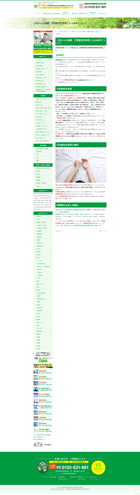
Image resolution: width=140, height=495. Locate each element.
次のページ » (102, 231)
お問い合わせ (102, 13)
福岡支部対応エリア (41, 83)
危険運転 (39, 231)
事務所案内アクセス (93, 13)
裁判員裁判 (39, 151)
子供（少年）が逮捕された (42, 141)
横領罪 (38, 343)
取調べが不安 (39, 105)
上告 (37, 157)
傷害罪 (38, 296)
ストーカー (39, 260)
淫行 (39, 278)
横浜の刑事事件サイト (40, 439)
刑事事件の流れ (83, 13)
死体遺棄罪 (39, 310)
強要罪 (38, 301)
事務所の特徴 (47, 13)
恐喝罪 (38, 340)
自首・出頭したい (40, 138)
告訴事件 (38, 251)
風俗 (38, 287)
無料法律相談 (56, 13)
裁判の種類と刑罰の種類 (42, 148)
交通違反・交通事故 (41, 183)
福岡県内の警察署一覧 (41, 86)
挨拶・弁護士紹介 (40, 74)
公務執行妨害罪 (41, 299)
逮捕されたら (39, 102)
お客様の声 (39, 216)
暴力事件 (38, 171)
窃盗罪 (38, 346)
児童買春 (40, 275)
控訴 (37, 154)
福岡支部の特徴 (40, 62)
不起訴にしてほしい (41, 123)
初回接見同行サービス (65, 13)
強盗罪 (38, 337)
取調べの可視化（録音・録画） (43, 108)
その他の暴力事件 (41, 293)
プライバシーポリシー (95, 479)
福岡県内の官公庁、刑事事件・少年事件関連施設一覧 (43, 90)
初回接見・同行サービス (42, 68)
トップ (56, 31)
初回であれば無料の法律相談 (71, 214)
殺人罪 (38, 313)
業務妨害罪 (39, 307)
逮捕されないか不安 (41, 99)
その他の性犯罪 (41, 263)
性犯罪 (61, 31)
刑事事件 (38, 240)
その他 (37, 186)
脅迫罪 (38, 316)
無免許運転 (39, 234)
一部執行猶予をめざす (41, 129)
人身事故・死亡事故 (42, 228)
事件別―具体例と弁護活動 (42, 168)
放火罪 (38, 248)
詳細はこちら (41, 209)
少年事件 (38, 254)
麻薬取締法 (39, 331)
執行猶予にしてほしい (41, 126)
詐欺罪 (38, 349)
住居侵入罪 (39, 243)
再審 (37, 160)
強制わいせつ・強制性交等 (70, 31)
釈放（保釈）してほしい (42, 114)
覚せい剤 (39, 328)
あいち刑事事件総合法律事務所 (42, 435)
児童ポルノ (40, 272)
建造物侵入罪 (40, 246)
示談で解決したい (40, 120)
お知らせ (38, 219)
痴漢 (38, 281)
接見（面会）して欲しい (42, 111)
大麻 (38, 325)
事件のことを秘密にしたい (42, 135)
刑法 (69, 93)
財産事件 (38, 177)
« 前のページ (59, 231)
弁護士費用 (74, 13)
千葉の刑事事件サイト (40, 437)
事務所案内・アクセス (41, 77)
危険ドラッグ (40, 322)
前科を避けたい (40, 117)
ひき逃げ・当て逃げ (42, 225)
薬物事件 (38, 180)
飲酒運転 (39, 237)
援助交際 (39, 269)
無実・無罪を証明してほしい (43, 132)
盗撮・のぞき (40, 284)
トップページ (38, 13)
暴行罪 (38, 304)
